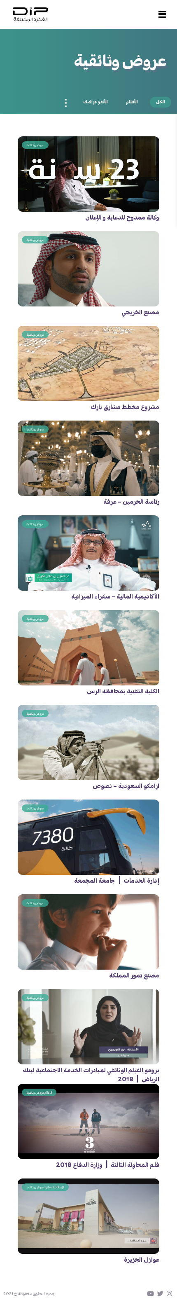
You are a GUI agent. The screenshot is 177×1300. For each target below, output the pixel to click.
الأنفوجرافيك (95, 102)
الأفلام (132, 102)
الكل (160, 102)
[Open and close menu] (162, 15)
